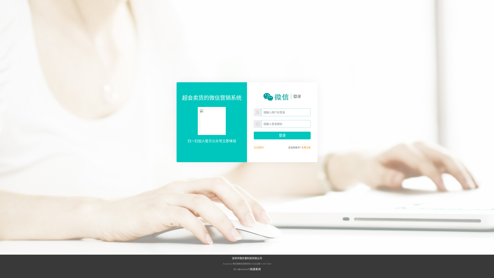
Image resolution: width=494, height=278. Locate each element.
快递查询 (255, 269)
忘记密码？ (259, 147)
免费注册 (306, 147)
